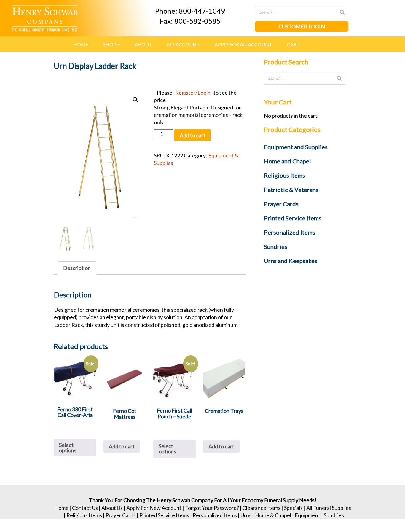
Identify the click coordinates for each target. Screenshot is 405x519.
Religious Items (84, 515)
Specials (293, 507)
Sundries (334, 515)
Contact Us (85, 507)
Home (80, 44)
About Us (112, 507)
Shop (110, 44)
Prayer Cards (121, 515)
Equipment (307, 515)
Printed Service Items (164, 515)
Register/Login (193, 92)
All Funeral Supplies (328, 507)
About (143, 44)
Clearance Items (261, 507)
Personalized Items (215, 515)
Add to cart (192, 135)
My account (183, 44)
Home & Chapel (273, 515)
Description (77, 268)
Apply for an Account (243, 44)
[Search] (342, 12)
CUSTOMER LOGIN (301, 26)
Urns (245, 515)
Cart (293, 44)
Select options (67, 447)
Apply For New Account (153, 507)
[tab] (77, 268)
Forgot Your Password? (212, 507)
